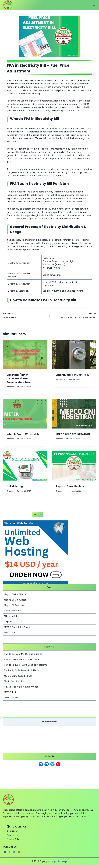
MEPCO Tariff (10, 692)
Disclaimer (12, 831)
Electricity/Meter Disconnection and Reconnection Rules (19, 378)
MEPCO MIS (9, 632)
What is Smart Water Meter (24, 434)
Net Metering (15, 486)
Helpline (8, 621)
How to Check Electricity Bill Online (21, 659)
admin (11, 387)
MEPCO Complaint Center (17, 627)
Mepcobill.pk (9, 810)
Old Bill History (11, 697)
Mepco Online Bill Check (16, 594)
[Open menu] (94, 5)
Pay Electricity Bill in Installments (21, 686)
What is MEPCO (10, 315)
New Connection (12, 610)
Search (37, 514)
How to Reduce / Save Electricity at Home (25, 664)
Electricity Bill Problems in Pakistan (78, 315)
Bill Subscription (12, 616)
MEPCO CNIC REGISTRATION (73, 434)
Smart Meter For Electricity (72, 374)
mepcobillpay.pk (59, 861)
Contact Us (12, 835)
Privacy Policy (14, 839)
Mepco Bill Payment (14, 605)
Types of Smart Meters (70, 486)
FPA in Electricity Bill (14, 681)
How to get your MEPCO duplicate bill (23, 654)
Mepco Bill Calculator (15, 599)
